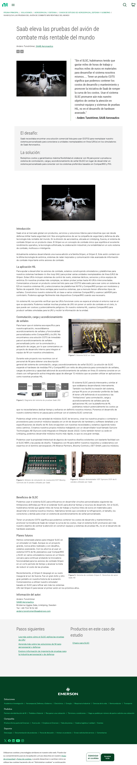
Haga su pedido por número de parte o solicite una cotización (111, 713)
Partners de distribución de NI (15, 713)
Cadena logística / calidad (85, 723)
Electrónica (58, 703)
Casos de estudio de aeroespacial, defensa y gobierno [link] (84, 12)
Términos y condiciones (77, 713)
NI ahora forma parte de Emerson (16, 723)
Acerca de (36, 723)
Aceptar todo (107, 757)
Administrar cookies (93, 757)
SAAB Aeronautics (44, 46)
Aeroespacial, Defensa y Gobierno (39, 703)
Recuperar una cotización (55, 713)
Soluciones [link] (26, 12)
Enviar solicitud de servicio (84, 732)
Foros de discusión (47, 732)
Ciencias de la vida (100, 703)
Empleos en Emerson (51, 723)
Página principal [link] (11, 12)
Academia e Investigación (13, 703)
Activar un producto (63, 732)
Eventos (100, 723)
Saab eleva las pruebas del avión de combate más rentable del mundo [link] (36, 15)
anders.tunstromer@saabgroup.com (33, 611)
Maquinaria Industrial (82, 703)
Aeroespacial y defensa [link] (45, 12)
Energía (69, 703)
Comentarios (102, 732)
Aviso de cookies (24, 759)
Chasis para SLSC (81, 643)
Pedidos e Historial (36, 713)
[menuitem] (124, 5)
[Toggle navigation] (18, 4)
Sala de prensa (67, 723)
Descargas (8, 732)
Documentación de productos (26, 732)
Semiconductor (115, 703)
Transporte (128, 703)
